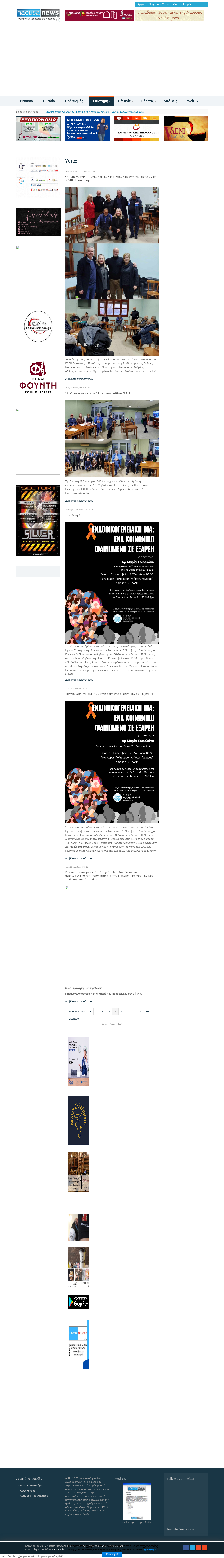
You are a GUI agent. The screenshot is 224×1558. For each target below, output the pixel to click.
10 (147, 1011)
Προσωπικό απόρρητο (33, 1485)
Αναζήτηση (163, 4)
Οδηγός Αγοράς (182, 4)
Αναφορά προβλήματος (34, 1495)
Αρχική (141, 4)
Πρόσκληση (73, 515)
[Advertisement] (112, 71)
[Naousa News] (38, 15)
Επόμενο (74, 1018)
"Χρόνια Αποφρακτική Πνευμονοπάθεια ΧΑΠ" (98, 393)
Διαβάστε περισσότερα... (79, 378)
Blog (151, 4)
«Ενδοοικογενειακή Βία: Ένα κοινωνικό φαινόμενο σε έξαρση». (110, 693)
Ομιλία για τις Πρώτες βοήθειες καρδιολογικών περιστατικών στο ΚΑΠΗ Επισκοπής (111, 178)
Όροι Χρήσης (27, 1490)
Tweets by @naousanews (181, 1529)
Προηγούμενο (77, 1011)
